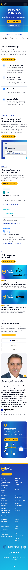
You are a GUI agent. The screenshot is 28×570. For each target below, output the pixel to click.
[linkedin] (18, 553)
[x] (16, 553)
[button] (25, 4)
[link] (14, 1)
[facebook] (9, 553)
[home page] (4, 4)
